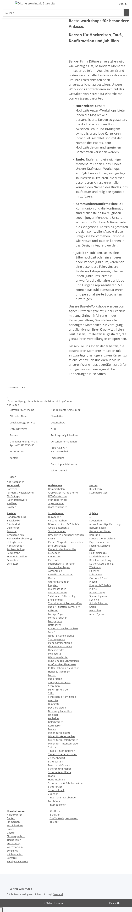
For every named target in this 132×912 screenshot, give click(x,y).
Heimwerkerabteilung (19, 538)
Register (53, 585)
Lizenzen (94, 570)
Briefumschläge (57, 545)
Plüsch (93, 581)
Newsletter (57, 416)
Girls (92, 549)
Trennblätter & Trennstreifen (65, 603)
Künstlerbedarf (15, 545)
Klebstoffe (54, 560)
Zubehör (53, 794)
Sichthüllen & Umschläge (62, 596)
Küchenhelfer (15, 854)
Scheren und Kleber (59, 768)
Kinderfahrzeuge (99, 556)
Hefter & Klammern (59, 671)
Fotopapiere (55, 621)
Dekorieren (13, 527)
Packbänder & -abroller (61, 563)
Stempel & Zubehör (59, 682)
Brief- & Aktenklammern (62, 664)
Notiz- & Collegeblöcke (61, 635)
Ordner (52, 578)
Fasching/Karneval (100, 545)
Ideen (13, 476)
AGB (53, 428)
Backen (11, 818)
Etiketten (53, 610)
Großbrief (55, 811)
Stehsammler (55, 599)
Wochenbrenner (57, 507)
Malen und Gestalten (60, 765)
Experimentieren (99, 542)
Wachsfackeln (15, 847)
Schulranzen (55, 786)
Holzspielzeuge (98, 552)
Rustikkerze (96, 489)
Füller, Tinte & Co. (58, 689)
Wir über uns (17, 451)
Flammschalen (56, 489)
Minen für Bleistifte (59, 732)
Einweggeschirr (16, 836)
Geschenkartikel (16, 535)
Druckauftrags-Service (22, 422)
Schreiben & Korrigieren (62, 696)
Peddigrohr (13, 552)
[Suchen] (126, 12)
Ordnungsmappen (58, 581)
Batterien (12, 489)
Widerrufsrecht (59, 470)
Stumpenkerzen (98, 492)
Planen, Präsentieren (60, 642)
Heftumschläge (56, 779)
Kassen (52, 538)
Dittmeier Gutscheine (22, 409)
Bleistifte (53, 700)
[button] (107, 3)
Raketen (11, 507)
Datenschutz (58, 422)
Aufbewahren (15, 814)
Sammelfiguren (98, 596)
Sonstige (12, 857)
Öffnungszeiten (19, 428)
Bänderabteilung (16, 517)
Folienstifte (54, 653)
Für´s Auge (13, 496)
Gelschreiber (55, 722)
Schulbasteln (55, 761)
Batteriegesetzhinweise (64, 464)
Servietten (13, 563)
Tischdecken (14, 839)
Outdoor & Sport (98, 578)
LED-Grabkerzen (57, 496)
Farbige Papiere (57, 614)
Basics (10, 829)
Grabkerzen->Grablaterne (63, 492)
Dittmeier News (19, 416)
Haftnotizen (55, 624)
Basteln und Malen (100, 531)
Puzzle (93, 588)
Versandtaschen (57, 520)
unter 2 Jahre (96, 614)
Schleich (94, 599)
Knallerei (12, 503)
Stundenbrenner (57, 499)
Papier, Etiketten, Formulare (64, 606)
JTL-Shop (125, 903)
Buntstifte (53, 704)
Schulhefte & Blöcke (59, 772)
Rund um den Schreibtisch (63, 660)
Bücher (54, 821)
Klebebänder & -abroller (62, 549)
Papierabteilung (16, 549)
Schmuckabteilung (17, 556)
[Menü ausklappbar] (7, 4)
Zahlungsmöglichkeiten (64, 435)
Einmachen (13, 821)
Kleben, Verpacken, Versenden (65, 542)
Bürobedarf (13, 524)
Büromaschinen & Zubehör (63, 524)
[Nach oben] (1, 909)
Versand (58, 894)
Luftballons (95, 574)
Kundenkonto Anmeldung (65, 409)
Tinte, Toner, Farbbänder (62, 797)
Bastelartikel (14, 520)
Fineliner (53, 714)
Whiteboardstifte (58, 657)
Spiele (92, 606)
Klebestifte (54, 556)
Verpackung (13, 843)
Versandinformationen (64, 441)
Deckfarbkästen (57, 707)
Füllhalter (53, 718)
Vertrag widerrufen (21, 888)
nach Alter (95, 610)
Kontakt (14, 457)
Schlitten (55, 814)
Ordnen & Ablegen (59, 567)
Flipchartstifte (56, 650)
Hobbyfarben (14, 542)
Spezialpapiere (56, 639)
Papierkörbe (55, 678)
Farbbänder (55, 801)
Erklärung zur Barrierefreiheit (60, 449)
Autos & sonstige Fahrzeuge (105, 524)
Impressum (57, 457)
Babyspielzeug (97, 527)
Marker (52, 729)
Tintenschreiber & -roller (62, 754)
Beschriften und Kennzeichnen (66, 535)
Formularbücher (57, 617)
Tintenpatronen (57, 804)
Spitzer (52, 747)
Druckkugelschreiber (60, 711)
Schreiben (13, 560)
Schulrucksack (56, 790)
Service (14, 435)
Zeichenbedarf (56, 758)
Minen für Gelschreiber (61, 736)
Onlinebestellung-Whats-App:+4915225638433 (24, 443)
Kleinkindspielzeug (100, 560)
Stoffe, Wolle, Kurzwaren (64, 818)
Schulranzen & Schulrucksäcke (65, 783)
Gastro (10, 832)
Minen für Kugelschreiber (63, 740)
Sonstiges (12, 850)
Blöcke (52, 776)
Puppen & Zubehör (100, 585)
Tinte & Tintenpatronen (61, 750)
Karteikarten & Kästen (60, 574)
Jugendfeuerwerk (17, 499)
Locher (52, 675)
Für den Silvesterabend (20, 492)
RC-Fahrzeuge (97, 592)
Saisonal (11, 531)
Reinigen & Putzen (17, 861)
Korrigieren (54, 725)
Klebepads (54, 552)
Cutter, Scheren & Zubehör (63, 668)
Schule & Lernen (98, 603)
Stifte (51, 693)
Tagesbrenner (56, 503)
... (90, 517)
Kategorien (95, 520)
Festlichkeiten (15, 825)
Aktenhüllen (55, 570)
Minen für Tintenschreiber (63, 743)
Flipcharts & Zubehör (60, 646)
